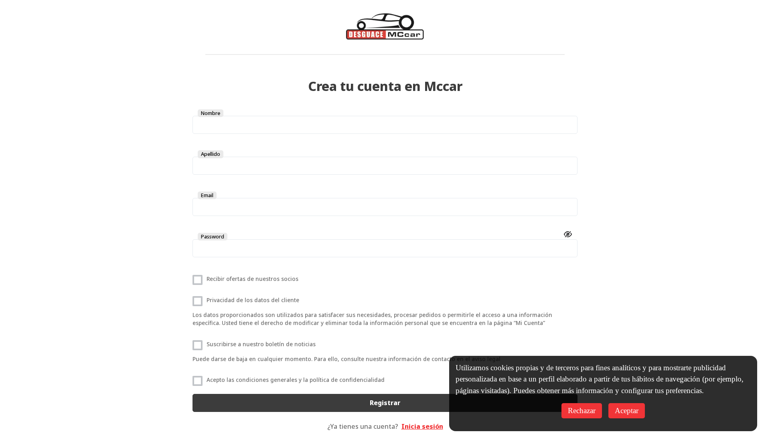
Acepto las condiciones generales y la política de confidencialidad (296, 379)
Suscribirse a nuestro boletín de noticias (261, 344)
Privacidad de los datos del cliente (253, 300)
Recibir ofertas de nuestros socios (252, 279)
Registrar (385, 402)
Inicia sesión (422, 426)
